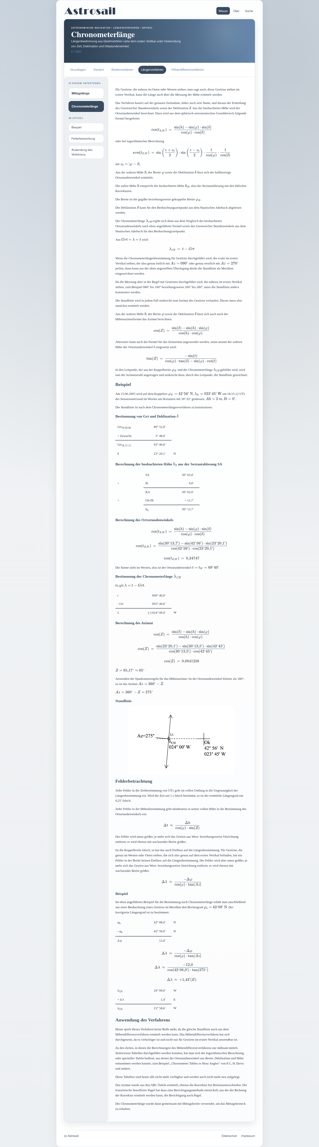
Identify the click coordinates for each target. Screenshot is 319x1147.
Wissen (223, 11)
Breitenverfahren (122, 69)
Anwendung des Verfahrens (81, 152)
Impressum (248, 1136)
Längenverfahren (152, 69)
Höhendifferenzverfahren (187, 69)
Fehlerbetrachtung (83, 138)
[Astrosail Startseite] (90, 11)
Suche (249, 11)
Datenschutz (229, 1136)
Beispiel (76, 127)
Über (236, 11)
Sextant (99, 69)
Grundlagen (78, 69)
